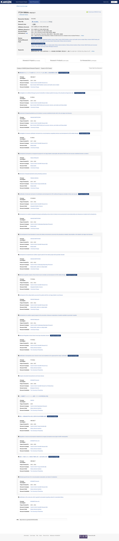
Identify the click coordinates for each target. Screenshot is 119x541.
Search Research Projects (21, 2)
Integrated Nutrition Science (49, 39)
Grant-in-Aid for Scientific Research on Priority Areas (41, 385)
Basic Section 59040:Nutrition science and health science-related (70, 39)
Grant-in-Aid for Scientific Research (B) (38, 103)
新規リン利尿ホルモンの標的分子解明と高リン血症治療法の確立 (33, 456)
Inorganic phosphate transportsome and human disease (31, 376)
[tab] (31, 61)
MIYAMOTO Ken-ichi (34, 440)
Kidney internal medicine (36, 39)
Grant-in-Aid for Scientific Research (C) (39, 82)
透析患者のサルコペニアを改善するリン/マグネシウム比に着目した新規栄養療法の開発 (38, 72)
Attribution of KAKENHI (55, 535)
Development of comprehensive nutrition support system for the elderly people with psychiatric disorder (42, 254)
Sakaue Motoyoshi (34, 157)
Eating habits (57, 41)
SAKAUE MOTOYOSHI (35, 117)
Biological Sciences (53, 46)
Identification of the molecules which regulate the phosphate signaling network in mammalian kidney (41, 497)
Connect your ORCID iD (93, 12)
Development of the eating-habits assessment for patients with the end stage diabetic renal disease (41, 295)
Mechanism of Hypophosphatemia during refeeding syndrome (33, 173)
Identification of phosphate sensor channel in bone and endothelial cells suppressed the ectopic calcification (43, 355)
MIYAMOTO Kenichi (34, 380)
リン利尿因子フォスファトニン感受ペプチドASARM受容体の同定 (33, 396)
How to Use (105, 2)
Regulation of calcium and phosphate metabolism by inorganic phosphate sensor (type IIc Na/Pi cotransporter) (43, 436)
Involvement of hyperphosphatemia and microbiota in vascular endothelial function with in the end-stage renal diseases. (45, 113)
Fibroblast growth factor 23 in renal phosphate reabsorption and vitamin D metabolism (38, 477)
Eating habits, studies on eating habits (46, 45)
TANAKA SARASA (34, 178)
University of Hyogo (34, 87)
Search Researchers (34, 2)
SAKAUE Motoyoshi (34, 299)
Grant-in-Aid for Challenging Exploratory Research (41, 224)
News (40, 535)
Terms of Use (46, 535)
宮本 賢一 (32, 400)
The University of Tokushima (36, 349)
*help (26, 33)
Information (26, 535)
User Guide (32, 535)
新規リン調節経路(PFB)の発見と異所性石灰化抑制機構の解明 (32, 416)
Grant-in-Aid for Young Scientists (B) (38, 183)
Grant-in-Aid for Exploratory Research (38, 406)
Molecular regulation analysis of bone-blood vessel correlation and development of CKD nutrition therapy (42, 274)
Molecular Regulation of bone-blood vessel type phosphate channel (34, 335)
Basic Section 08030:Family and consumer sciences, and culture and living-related (48, 105)
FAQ (37, 535)
